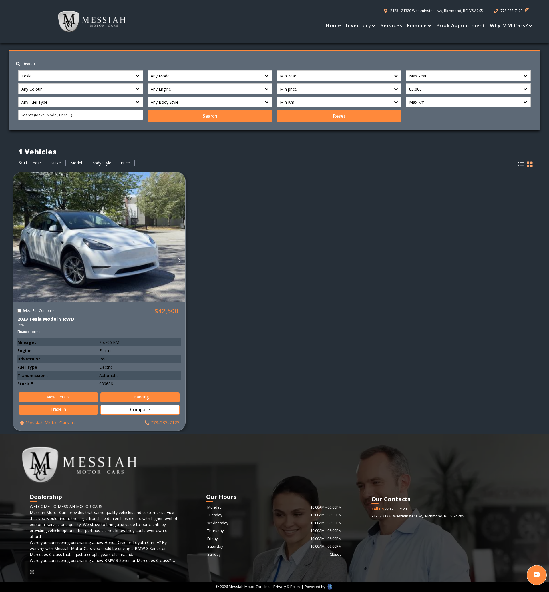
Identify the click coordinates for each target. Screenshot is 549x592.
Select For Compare (38, 310)
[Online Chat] (537, 575)
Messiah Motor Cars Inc (51, 423)
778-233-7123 (165, 423)
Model (76, 163)
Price (125, 163)
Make (56, 163)
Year (37, 163)
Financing (140, 397)
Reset (339, 116)
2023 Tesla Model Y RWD (45, 319)
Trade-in (58, 409)
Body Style (101, 163)
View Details (58, 397)
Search (210, 116)
